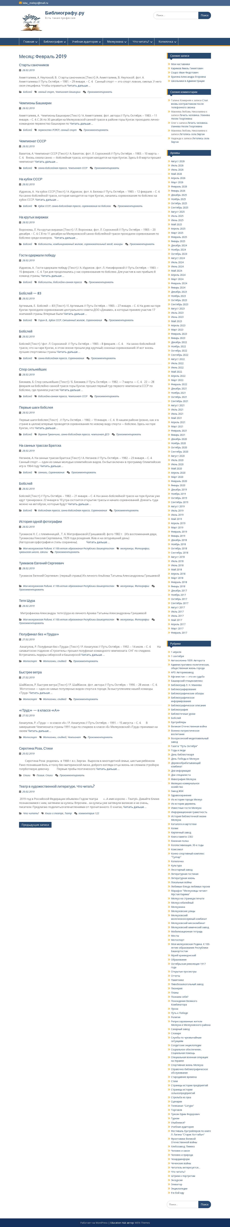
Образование (179, 959)
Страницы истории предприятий (189, 1085)
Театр (68, 813)
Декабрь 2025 (179, 194)
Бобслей (27, 91)
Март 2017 (177, 628)
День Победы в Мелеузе (185, 758)
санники (42, 472)
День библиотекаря (182, 754)
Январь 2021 (178, 434)
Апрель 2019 (178, 523)
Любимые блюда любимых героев (190, 886)
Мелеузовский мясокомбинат (188, 923)
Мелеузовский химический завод (190, 927)
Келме (174, 828)
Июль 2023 (177, 312)
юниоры (118, 244)
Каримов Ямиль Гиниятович (187, 68)
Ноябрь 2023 (178, 295)
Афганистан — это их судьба (187, 676)
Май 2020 (176, 468)
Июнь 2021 (177, 413)
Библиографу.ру (64, 13)
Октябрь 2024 (179, 253)
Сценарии (176, 1101)
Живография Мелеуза (183, 779)
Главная (28, 41)
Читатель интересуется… (185, 1167)
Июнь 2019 (177, 514)
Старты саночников (34, 65)
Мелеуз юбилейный (182, 902)
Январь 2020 (178, 485)
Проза (174, 1008)
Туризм (175, 1118)
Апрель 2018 (178, 573)
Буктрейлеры (178, 722)
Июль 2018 (177, 561)
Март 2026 (177, 182)
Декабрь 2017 (179, 590)
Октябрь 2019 (179, 498)
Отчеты (175, 975)
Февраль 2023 (179, 333)
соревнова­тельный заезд (98, 244)
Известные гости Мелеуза (186, 807)
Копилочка (166, 41)
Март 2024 (177, 279)
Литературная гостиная (184, 873)
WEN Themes (142, 1222)
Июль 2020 (177, 460)
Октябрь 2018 (179, 548)
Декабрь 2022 (179, 342)
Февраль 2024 (179, 283)
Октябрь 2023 (179, 300)
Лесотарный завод (181, 869)
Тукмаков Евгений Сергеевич (41, 563)
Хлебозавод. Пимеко (183, 1146)
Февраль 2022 (179, 384)
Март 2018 (177, 577)
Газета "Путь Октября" (184, 746)
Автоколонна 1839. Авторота (188, 660)
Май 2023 (176, 321)
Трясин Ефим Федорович (185, 1114)
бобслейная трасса (49, 510)
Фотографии (142, 548)
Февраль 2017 (179, 632)
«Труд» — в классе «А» (39, 710)
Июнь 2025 (177, 220)
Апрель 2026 (178, 178)
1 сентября (177, 656)
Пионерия (176, 988)
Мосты (175, 935)
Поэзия (40, 775)
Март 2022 (177, 380)
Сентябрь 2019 (179, 502)
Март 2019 (177, 527)
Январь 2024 (178, 287)
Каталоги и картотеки (183, 824)
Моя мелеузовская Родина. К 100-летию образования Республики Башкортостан (68, 548)
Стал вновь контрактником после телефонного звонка (189, 104)
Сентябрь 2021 (179, 401)
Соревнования (94, 320)
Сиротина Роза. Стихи (36, 748)
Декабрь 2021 (179, 388)
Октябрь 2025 (179, 203)
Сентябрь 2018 (179, 552)
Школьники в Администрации (188, 80)
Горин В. (42, 320)
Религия (175, 1017)
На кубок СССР (30, 179)
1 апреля (176, 652)
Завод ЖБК (177, 791)
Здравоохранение (181, 795)
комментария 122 (89, 813)
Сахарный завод (180, 1029)
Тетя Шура (27, 601)
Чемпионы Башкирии (35, 103)
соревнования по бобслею (96, 206)
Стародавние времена (184, 1077)
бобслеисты (45, 244)
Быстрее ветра (30, 672)
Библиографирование (183, 689)
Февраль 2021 (179, 430)
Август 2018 (178, 556)
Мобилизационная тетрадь (187, 931)
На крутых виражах (33, 217)
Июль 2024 (177, 262)
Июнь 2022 (177, 367)
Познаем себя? (179, 996)
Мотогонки (49, 661)
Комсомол (177, 849)
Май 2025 (176, 224)
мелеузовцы (127, 548)
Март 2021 (177, 426)
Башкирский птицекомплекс (187, 680)
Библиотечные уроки (183, 713)
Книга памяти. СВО (182, 836)
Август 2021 (178, 405)
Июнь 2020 (177, 464)
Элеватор (176, 1184)
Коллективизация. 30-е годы (187, 845)
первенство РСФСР (48, 129)
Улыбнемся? (178, 1122)
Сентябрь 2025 (179, 207)
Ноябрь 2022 (178, 346)
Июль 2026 (177, 165)
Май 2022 (176, 371)
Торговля (176, 1110)
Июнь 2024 (177, 266)
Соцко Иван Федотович (184, 72)
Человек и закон (180, 1150)
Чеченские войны (181, 1163)
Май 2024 (176, 270)
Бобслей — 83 (30, 293)
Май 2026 (176, 173)
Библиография (53, 41)
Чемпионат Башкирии (67, 91)
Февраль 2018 (179, 582)
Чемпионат (74, 737)
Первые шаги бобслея (36, 407)
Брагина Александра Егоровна (188, 76)
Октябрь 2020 (179, 447)
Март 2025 (177, 232)
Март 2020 (177, 476)
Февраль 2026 (179, 186)
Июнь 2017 (177, 615)
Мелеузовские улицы (183, 911)
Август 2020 (178, 455)
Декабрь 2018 (179, 540)
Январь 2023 (178, 338)
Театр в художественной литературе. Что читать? (57, 786)
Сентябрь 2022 (179, 354)
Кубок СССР (44, 206)
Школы (44, 552)
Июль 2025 (177, 216)
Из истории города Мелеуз (186, 799)
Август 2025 (178, 211)
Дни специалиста (181, 774)
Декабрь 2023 (179, 291)
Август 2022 (178, 359)
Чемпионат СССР (32, 141)
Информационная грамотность (189, 812)
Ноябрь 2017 (178, 594)
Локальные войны (181, 882)
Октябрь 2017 (179, 599)
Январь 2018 (178, 586)
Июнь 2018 (177, 565)
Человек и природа (182, 1154)
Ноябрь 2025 (178, 199)
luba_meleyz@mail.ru (35, 3)
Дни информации (181, 770)
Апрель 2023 (178, 325)
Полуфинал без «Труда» (39, 634)
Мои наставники (180, 64)
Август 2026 (178, 161)
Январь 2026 (178, 190)
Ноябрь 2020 (178, 443)
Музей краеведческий (183, 955)
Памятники (177, 980)
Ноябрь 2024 (178, 249)
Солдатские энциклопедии (186, 1045)
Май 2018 (176, 569)
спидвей (61, 661)
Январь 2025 (178, 241)
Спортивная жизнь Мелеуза (187, 1065)
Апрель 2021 (178, 422)
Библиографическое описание (188, 705)
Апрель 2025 (178, 228)
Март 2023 (177, 329)
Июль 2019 (177, 510)
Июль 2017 (177, 611)
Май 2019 (176, 519)
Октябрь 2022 (179, 350)
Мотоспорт (30, 661)
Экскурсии (177, 1180)
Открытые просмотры (183, 971)
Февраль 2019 (179, 531)
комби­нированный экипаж (68, 244)
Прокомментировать (99, 91)
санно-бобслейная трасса (52, 168)
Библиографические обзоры (187, 693)
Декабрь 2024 (179, 245)
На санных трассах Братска (40, 445)
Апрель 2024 (178, 274)
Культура (176, 865)
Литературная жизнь (183, 878)
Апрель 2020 (178, 472)
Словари (176, 1033)
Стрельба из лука (181, 1097)
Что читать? (141, 41)
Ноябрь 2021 (178, 392)
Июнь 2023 (177, 317)
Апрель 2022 (178, 375)
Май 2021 (176, 418)
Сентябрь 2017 (179, 603)
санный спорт (46, 91)
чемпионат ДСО (100, 434)
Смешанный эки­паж (73, 320)
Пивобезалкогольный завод (187, 984)
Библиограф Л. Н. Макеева (186, 685)
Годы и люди (178, 750)
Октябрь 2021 (179, 397)
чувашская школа (29, 552)
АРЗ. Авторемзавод (182, 672)
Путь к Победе (179, 1013)
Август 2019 (178, 506)
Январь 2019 (178, 535)
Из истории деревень (183, 803)
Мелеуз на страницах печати (187, 898)
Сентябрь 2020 (179, 451)
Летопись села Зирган (192, 134)
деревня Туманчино (49, 434)
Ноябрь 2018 (178, 544)
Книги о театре (54, 813)
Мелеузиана (115, 41)
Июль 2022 (177, 363)
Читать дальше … (78, 85)
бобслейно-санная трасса (67, 282)
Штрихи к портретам (183, 1176)
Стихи (26, 775)
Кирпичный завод (181, 832)
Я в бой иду (177, 1192)
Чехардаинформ (180, 1159)
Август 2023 (178, 308)
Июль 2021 (177, 409)
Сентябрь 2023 (179, 304)
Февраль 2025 (179, 237)
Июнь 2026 (177, 169)
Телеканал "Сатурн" (182, 1105)
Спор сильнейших (33, 369)
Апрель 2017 (178, 624)
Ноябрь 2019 (178, 493)
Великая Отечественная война (189, 726)
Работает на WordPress (94, 1222)
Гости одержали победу (37, 255)
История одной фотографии (40, 521)
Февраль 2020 (179, 481)
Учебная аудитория (85, 41)
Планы (174, 992)
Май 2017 (176, 620)
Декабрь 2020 (179, 439)
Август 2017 (178, 607)
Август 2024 (178, 258)
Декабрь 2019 (179, 489)
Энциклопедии (179, 1188)
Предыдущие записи (35, 825)
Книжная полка (180, 840)
